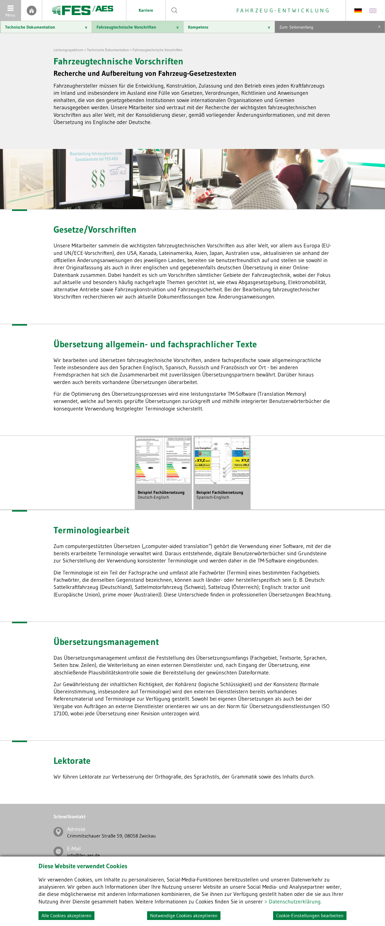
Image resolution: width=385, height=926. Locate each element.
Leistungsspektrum (68, 50)
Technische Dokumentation (46, 27)
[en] (373, 10)
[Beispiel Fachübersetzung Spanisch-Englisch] (222, 482)
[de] (358, 10)
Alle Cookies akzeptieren (66, 915)
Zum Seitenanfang (329, 27)
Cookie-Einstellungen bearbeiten (309, 915)
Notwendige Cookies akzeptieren (183, 915)
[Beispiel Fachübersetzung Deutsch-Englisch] (163, 482)
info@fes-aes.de (83, 855)
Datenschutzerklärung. (295, 901)
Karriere (146, 10)
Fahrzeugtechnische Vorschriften (138, 27)
